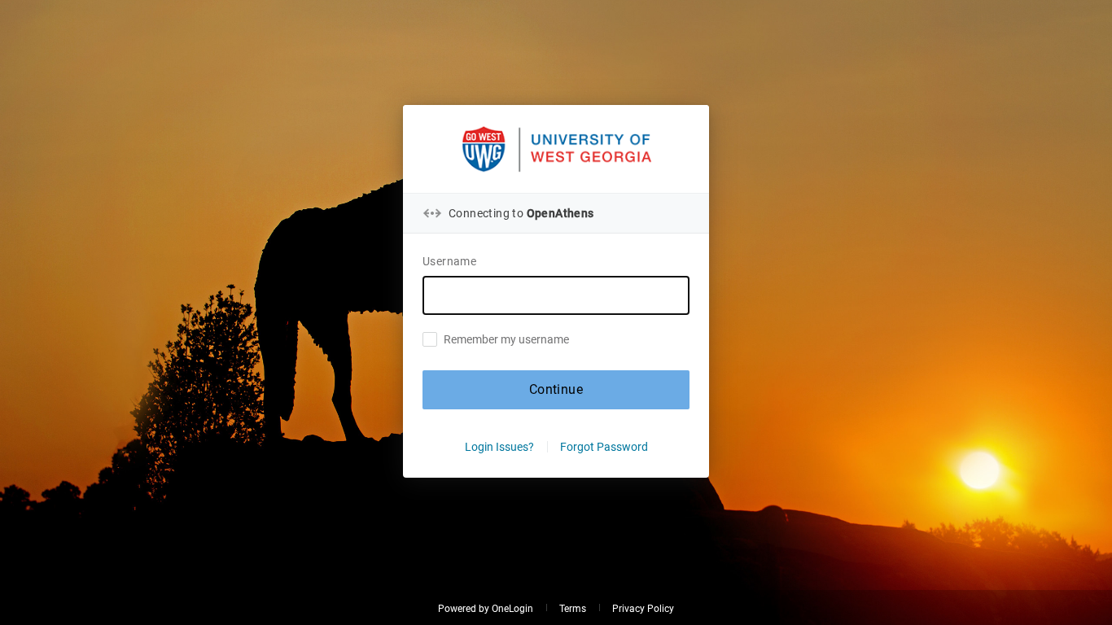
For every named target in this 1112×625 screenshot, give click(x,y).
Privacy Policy (643, 608)
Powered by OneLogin (485, 608)
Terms (572, 608)
